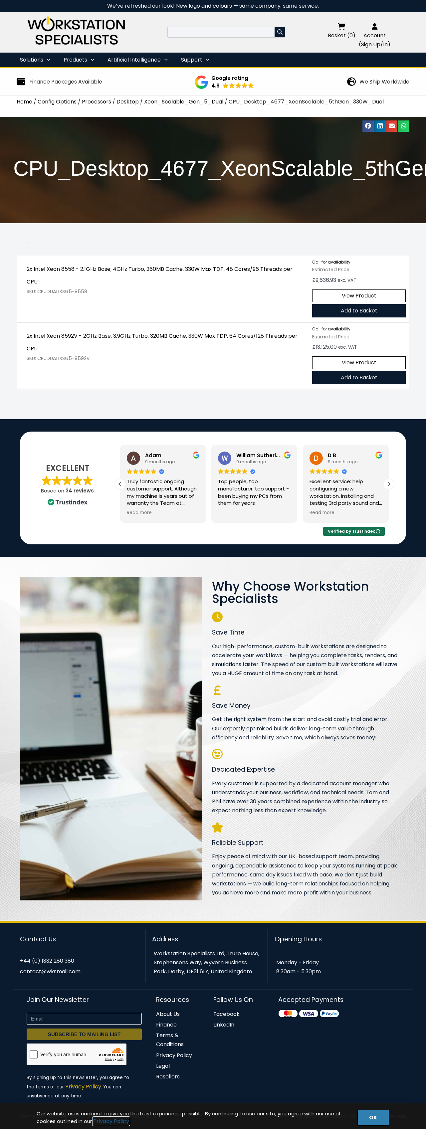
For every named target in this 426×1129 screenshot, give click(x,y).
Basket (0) (341, 35)
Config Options (57, 101)
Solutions (31, 60)
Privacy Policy (111, 1121)
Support (191, 60)
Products (75, 60)
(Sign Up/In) (374, 44)
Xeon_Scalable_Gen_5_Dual (183, 101)
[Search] (280, 32)
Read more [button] (139, 513)
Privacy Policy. (83, 1086)
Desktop (127, 101)
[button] (224, 82)
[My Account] (375, 26)
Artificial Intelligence (134, 60)
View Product (359, 295)
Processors (96, 101)
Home (24, 101)
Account (374, 35)
